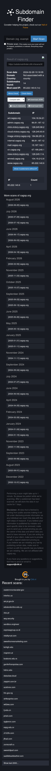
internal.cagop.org (16, 140)
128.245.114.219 (40, 154)
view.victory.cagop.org (18, 154)
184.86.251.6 (38, 136)
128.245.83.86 (39, 131)
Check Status (26, 93)
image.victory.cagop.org (18, 136)
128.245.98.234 (39, 127)
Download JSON (36, 99)
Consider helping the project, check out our (25, 26)
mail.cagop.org (14, 145)
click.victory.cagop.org (18, 127)
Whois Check (13, 93)
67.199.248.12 (39, 149)
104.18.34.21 (38, 118)
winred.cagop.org (15, 158)
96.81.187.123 (39, 140)
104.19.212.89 (39, 158)
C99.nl (33, 579)
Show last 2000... (11, 763)
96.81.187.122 (39, 122)
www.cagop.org (14, 163)
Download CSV (36, 106)
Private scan (25, 46)
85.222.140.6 (38, 163)
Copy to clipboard (18, 106)
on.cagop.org (13, 149)
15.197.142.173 (39, 145)
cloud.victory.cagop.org (18, 131)
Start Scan (39, 38)
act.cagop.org (14, 118)
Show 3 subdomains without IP (25, 168)
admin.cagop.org (15, 122)
